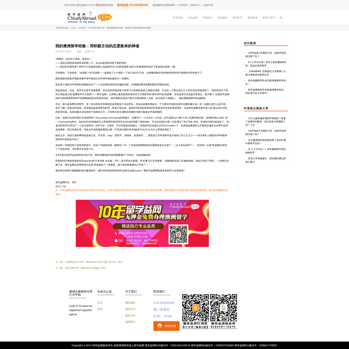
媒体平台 (130, 309)
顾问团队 (130, 302)
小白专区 (82, 27)
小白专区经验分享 (96, 27)
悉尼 (99, 309)
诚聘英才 (130, 321)
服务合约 (130, 315)
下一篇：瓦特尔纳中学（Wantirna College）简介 (80, 267)
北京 (99, 302)
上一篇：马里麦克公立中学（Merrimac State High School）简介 (89, 261)
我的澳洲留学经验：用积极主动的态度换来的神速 (97, 45)
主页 (73, 27)
